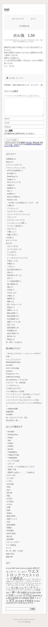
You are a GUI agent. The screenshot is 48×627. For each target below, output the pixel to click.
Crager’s (10, 179)
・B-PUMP (10, 431)
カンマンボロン (13, 249)
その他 (8, 237)
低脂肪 (24, 592)
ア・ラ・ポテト (20, 571)
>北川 (8, 490)
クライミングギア (12, 164)
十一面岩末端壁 (13, 281)
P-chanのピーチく (12, 373)
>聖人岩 (9, 536)
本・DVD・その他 (12, 342)
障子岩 (9, 336)
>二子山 (9, 481)
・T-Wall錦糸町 (11, 457)
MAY (13, 568)
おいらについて (18, 18)
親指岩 (25, 603)
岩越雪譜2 (10, 411)
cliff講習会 (10, 159)
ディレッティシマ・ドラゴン (21, 585)
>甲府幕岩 (10, 530)
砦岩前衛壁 (10, 603)
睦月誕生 (37, 601)
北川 (8, 278)
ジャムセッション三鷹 (15, 223)
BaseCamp (11, 176)
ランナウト (19, 78)
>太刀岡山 (10, 501)
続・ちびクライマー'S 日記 (16, 417)
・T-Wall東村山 (11, 452)
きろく (33, 18)
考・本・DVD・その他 (14, 551)
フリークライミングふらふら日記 (18, 397)
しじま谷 (10, 252)
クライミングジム (12, 167)
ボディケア (10, 240)
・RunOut (9, 449)
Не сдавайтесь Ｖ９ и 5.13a (16, 379)
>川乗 (8, 507)
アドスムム (11, 208)
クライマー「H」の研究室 (15, 382)
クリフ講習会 (11, 545)
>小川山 (9, 504)
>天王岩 (9, 498)
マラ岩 (21, 588)
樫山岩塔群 (11, 316)
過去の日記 (10, 553)
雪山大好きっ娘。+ (13, 420)
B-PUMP (10, 173)
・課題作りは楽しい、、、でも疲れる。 (21, 472)
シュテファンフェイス (21, 583)
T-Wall (9, 205)
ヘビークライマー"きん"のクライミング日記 (22, 400)
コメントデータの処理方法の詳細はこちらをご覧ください (23, 145)
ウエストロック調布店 (22, 576)
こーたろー (23, 40)
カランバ (10, 217)
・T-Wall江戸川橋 (12, 455)
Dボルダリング (12, 182)
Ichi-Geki (9, 365)
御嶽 (8, 301)
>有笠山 (9, 513)
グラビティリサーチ (14, 220)
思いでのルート (13, 304)
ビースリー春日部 (13, 226)
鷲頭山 (9, 339)
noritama (9, 371)
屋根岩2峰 (36, 595)
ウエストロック (13, 211)
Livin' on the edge (12, 368)
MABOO (10, 188)
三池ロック (11, 260)
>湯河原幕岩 (10, 524)
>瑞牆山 (9, 527)
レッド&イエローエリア (16, 258)
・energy (9, 437)
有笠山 (9, 307)
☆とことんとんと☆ (13, 359)
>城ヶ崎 (9, 492)
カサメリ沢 (11, 246)
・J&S (8, 440)
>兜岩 (8, 487)
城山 (8, 287)
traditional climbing (13, 376)
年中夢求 (9, 414)
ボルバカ (10, 228)
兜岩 (8, 272)
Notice (8, 162)
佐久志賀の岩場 (13, 269)
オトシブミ (27, 579)
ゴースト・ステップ (25, 581)
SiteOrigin (27, 622)
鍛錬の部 (9, 556)
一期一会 (14, 592)
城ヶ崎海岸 (11, 284)
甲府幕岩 (10, 330)
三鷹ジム (10, 231)
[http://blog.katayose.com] (24, 11)
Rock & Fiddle (12, 196)
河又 (8, 324)
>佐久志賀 (10, 484)
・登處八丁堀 (11, 469)
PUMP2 (10, 194)
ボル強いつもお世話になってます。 (28, 40)
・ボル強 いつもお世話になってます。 (21, 466)
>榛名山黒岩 (10, 516)
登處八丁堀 (11, 234)
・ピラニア (10, 463)
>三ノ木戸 (10, 478)
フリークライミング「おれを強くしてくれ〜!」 (23, 394)
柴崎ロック (11, 310)
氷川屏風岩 (11, 319)
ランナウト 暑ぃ (37, 85)
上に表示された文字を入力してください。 (20, 133)
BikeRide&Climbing (13, 362)
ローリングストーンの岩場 (30, 590)
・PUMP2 (9, 446)
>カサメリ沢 (10, 475)
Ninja (17, 568)
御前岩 (9, 298)
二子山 (9, 266)
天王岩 (9, 290)
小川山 (9, 292)
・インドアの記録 (12, 460)
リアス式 (10, 255)
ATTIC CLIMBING (13, 170)
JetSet (9, 185)
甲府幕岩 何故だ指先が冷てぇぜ (16, 85)
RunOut (10, 199)
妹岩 (20, 595)
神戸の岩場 (11, 333)
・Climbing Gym (12, 434)
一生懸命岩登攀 (12, 408)
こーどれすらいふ (12, 385)
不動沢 (9, 263)
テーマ (8, 548)
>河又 (8, 522)
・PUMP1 (9, 443)
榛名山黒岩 (11, 313)
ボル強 (11, 78)
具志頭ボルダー (13, 275)
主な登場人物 (24, 26)
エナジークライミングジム (17, 214)
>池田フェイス (11, 519)
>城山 (8, 495)
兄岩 (11, 595)
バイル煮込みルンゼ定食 (15, 391)
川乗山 (9, 295)
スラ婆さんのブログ (13, 388)
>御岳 (8, 510)
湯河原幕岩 (11, 327)
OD (8, 191)
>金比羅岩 (10, 539)
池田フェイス (12, 321)
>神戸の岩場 (10, 533)
